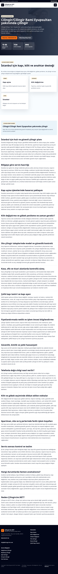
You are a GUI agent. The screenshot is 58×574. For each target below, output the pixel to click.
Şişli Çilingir (4, 555)
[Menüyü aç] (55, 5)
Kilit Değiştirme (34, 534)
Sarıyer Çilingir (5, 557)
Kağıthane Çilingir (6, 550)
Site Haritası (4, 559)
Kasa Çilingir (33, 541)
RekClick (47, 566)
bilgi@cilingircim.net (7, 542)
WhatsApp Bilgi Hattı (25, 38)
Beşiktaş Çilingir (5, 552)
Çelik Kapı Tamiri (35, 543)
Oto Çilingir (33, 539)
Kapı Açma (33, 532)
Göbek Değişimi (34, 536)
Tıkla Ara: (9, 38)
